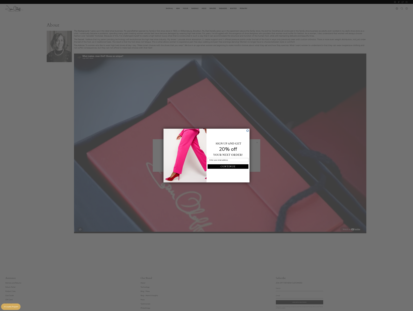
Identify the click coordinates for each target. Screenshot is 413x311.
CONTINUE (228, 166)
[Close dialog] (248, 131)
